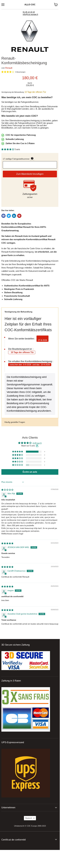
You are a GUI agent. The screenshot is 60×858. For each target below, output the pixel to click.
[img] (7, 490)
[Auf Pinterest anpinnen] (19, 216)
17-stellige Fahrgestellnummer (30, 158)
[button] (8, 149)
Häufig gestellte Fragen (14, 422)
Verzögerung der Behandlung (18, 312)
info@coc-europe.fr (30, 14)
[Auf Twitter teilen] (9, 216)
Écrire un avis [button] (30, 472)
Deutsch (28, 818)
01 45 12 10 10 (29, 12)
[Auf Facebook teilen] (3, 216)
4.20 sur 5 (37, 443)
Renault (8, 68)
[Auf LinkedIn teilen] (14, 216)
